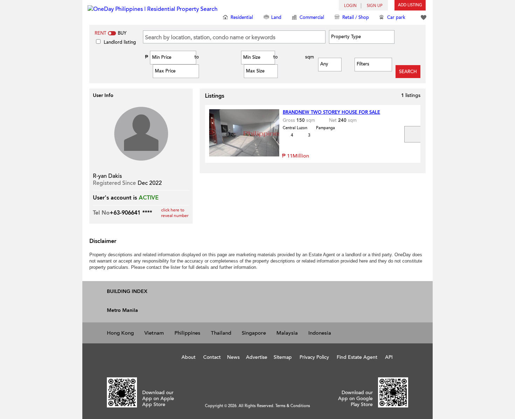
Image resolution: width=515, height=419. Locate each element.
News (233, 357)
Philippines (187, 332)
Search (408, 72)
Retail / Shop (355, 17)
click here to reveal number (174, 212)
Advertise (256, 357)
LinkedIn (157, 356)
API (389, 357)
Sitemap (283, 357)
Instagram (142, 356)
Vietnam (154, 332)
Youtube (126, 356)
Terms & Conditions (292, 405)
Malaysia (287, 332)
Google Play (282, 385)
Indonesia (319, 332)
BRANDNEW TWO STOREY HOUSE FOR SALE (331, 112)
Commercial (312, 17)
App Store (230, 385)
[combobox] (360, 36)
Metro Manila (122, 310)
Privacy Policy (314, 357)
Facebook (111, 356)
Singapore (254, 332)
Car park (396, 17)
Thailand (221, 332)
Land (276, 17)
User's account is (115, 198)
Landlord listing (120, 42)
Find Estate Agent (357, 357)
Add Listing (410, 5)
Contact (212, 357)
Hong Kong (120, 332)
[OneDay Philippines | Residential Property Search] (153, 11)
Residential (242, 17)
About (188, 357)
